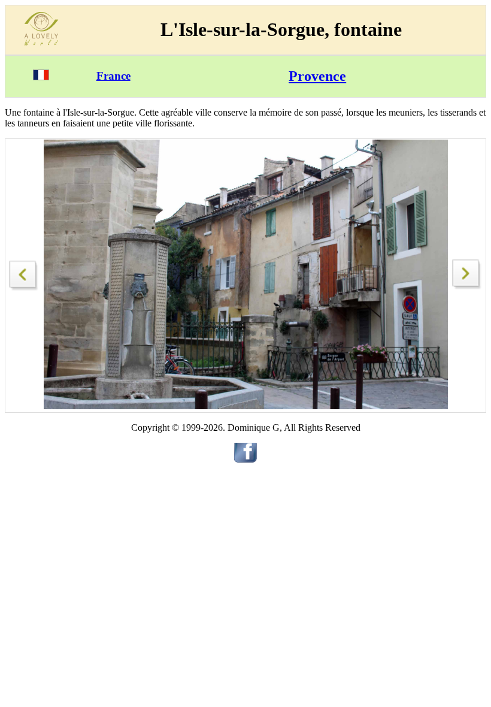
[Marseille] (467, 286)
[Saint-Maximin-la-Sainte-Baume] (24, 272)
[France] (41, 77)
